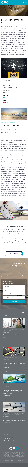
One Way (8, 281)
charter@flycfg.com (9, 440)
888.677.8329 (8, 438)
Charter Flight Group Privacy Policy (19, 465)
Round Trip (10, 283)
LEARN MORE (7, 340)
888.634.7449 (22, 312)
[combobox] (14, 286)
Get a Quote (14, 301)
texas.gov (5, 97)
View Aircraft (14, 253)
